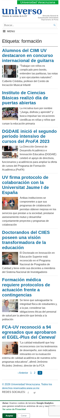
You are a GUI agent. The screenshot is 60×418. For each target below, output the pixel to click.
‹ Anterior (23, 372)
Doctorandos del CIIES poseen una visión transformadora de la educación (26, 240)
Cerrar (24, 415)
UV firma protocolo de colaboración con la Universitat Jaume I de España (25, 185)
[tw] (34, 392)
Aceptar (9, 415)
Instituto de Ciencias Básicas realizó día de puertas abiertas (25, 97)
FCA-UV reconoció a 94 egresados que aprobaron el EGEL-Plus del (29, 332)
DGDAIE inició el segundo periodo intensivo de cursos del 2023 (29, 136)
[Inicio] (22, 15)
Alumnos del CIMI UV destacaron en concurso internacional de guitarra (28, 55)
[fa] (28, 392)
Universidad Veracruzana (37, 2)
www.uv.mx (33, 388)
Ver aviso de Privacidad (14, 409)
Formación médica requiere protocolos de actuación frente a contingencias (26, 287)
